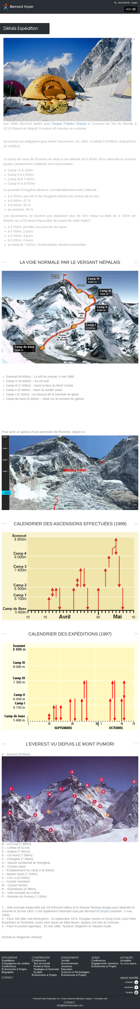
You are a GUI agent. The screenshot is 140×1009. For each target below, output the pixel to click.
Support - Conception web (96, 999)
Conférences (9, 966)
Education (66, 969)
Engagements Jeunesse (104, 963)
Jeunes (95, 957)
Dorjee (104, 911)
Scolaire (38, 972)
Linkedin (129, 982)
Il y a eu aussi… (129, 963)
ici (83, 432)
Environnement (69, 963)
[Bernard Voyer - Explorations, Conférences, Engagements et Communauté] (17, 7)
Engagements (70, 957)
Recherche (115, 3)
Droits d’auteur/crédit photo (73, 999)
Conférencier (41, 957)
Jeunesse (66, 966)
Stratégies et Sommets (46, 969)
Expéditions (8, 960)
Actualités (126, 957)
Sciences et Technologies (75, 972)
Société (65, 960)
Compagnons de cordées (16, 963)
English (134, 3)
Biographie (124, 3)
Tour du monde (41, 963)
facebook (129, 987)
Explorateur (9, 957)
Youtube (129, 992)
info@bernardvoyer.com (70, 1005)
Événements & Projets (14, 969)
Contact (7, 977)
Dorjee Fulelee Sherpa (69, 123)
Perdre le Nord (41, 966)
